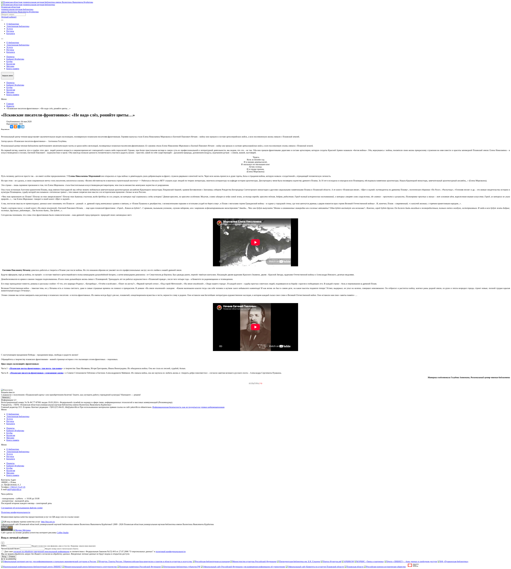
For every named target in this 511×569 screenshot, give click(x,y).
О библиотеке (12, 24)
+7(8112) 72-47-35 (17, 487)
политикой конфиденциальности (171, 551)
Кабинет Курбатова (15, 59)
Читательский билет (10, 548)
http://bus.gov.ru (48, 522)
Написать (6, 397)
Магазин (10, 66)
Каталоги (10, 33)
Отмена (12, 557)
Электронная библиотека (17, 26)
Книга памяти (12, 69)
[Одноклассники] (15, 126)
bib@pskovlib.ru (14, 489)
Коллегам (10, 64)
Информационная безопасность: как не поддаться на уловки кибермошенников (188, 407)
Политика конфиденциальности (15, 512)
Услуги (9, 29)
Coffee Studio (63, 532)
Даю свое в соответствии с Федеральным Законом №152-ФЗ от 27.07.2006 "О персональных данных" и (95, 551)
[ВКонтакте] (11, 126)
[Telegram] (22, 126)
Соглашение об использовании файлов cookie (22, 508)
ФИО (3, 546)
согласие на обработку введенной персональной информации (41, 551)
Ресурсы (10, 31)
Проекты (10, 57)
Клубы (9, 61)
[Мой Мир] (19, 126)
